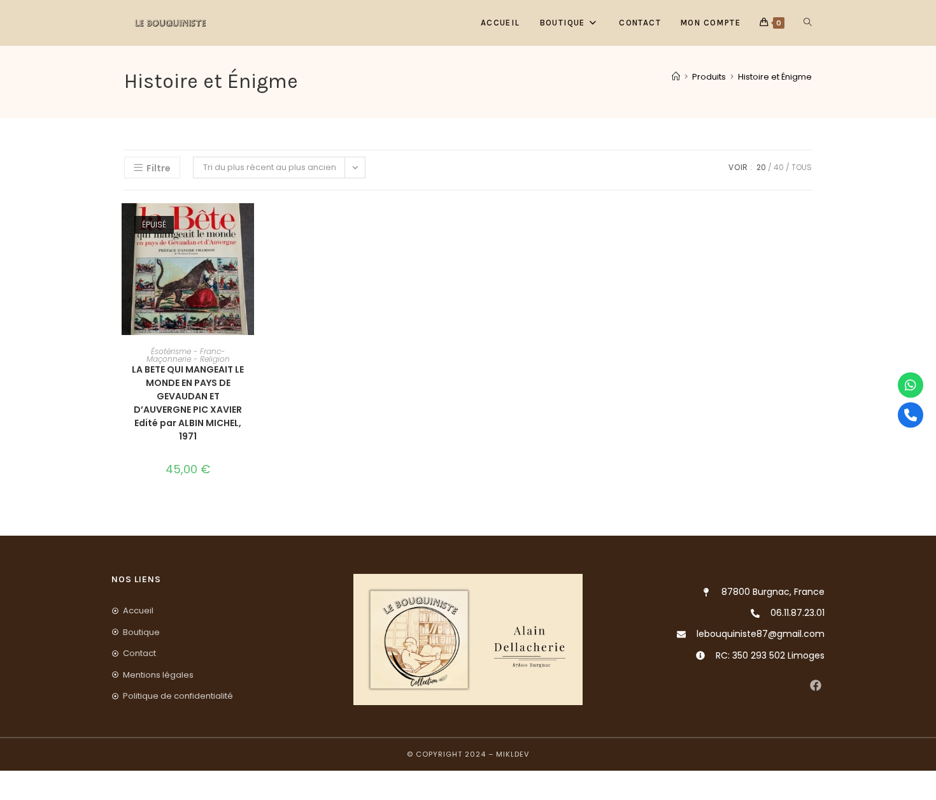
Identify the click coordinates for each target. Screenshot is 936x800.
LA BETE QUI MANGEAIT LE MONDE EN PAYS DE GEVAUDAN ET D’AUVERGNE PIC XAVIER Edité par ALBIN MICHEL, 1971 (188, 403)
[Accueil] (676, 77)
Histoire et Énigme (775, 77)
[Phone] (910, 415)
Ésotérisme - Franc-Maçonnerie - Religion (188, 355)
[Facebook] (815, 685)
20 (761, 167)
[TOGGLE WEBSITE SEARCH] (807, 23)
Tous (801, 167)
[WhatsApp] (910, 385)
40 (779, 167)
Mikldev (512, 754)
